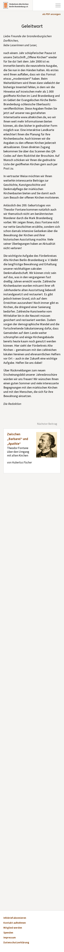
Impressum (9, 937)
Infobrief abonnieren (14, 918)
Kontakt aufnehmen (14, 923)
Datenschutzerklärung (16, 942)
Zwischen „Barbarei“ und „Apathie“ (17, 439)
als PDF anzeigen (51, 14)
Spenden (8, 933)
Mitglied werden (12, 928)
